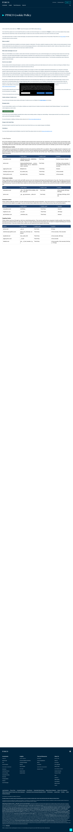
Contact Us (56, 777)
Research (21, 764)
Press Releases (57, 781)
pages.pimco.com (7, 168)
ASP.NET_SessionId (24, 160)
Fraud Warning (29, 790)
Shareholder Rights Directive (39, 790)
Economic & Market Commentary (25, 760)
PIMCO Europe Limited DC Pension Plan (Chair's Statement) (13, 792)
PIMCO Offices (57, 779)
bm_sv (29, 164)
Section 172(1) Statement (62, 790)
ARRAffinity (33, 159)
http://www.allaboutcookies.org (35, 119)
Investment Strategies (23, 762)
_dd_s (21, 190)
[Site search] (70, 6)
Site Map (63, 792)
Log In (67, 2)
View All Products (5, 764)
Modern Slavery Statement (51, 790)
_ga (21, 194)
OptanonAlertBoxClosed (26, 163)
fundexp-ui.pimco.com (8, 171)
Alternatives (4, 769)
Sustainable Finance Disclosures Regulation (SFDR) (36, 792)
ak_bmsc (26, 166)
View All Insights (22, 766)
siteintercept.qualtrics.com (9, 231)
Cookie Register (43, 100)
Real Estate (4, 776)
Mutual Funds (4, 760)
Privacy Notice (63, 36)
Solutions (3, 780)
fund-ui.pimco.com (7, 174)
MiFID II (38, 762)
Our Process (57, 762)
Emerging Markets (5, 778)
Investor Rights (57, 792)
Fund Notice (39, 764)
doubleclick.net (6, 236)
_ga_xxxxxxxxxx (26, 194)
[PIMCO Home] (5, 2)
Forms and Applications (41, 760)
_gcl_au (22, 229)
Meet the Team (57, 766)
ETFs (3, 762)
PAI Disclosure (50, 792)
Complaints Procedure (21, 790)
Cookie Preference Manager (8, 111)
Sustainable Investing (5, 774)
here (40, 28)
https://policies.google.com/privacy (9, 86)
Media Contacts (57, 783)
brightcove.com (7, 211)
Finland (55, 2)
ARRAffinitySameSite (25, 159)
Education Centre (40, 769)
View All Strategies (5, 782)
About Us (56, 760)
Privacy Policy (12, 790)
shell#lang (22, 209)
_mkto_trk (25, 191)
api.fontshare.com (7, 214)
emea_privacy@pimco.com (47, 131)
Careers (56, 785)
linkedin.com (6, 241)
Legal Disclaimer (5, 790)
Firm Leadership (57, 764)
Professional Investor (61, 2)
